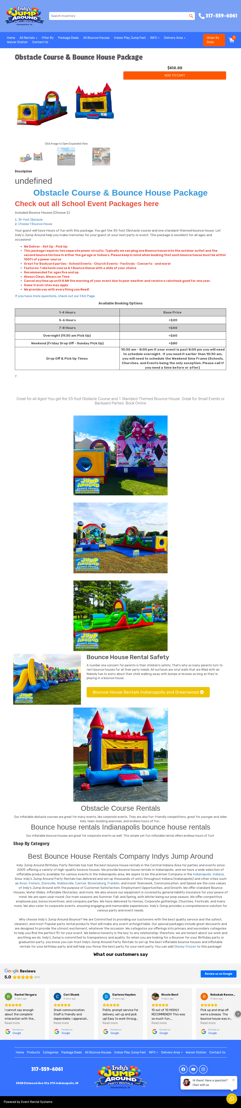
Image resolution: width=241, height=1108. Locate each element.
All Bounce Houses (96, 38)
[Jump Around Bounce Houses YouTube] (193, 1069)
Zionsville (48, 883)
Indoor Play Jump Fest (130, 38)
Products (33, 1052)
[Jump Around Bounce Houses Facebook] (183, 1069)
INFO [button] (154, 38)
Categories (50, 1052)
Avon (23, 883)
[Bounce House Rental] (120, 755)
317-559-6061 (47, 1069)
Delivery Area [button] (174, 38)
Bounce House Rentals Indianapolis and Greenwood (146, 692)
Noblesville (65, 883)
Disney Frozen (185, 946)
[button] (3, 1014)
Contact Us (40, 42)
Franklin (113, 883)
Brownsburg (97, 883)
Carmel (80, 883)
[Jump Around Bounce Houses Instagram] (203, 1069)
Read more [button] (12, 1023)
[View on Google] (8, 996)
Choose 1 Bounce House (35, 224)
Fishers (34, 883)
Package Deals (68, 38)
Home (11, 38)
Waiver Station (17, 42)
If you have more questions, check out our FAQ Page (55, 296)
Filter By (48, 38)
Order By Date (213, 40)
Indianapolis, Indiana (208, 874)
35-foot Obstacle (30, 219)
